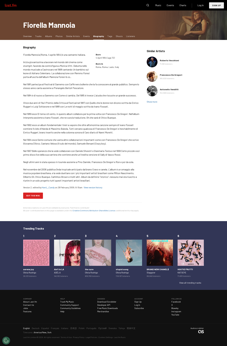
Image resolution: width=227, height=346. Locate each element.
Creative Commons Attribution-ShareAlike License (94, 210)
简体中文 (131, 328)
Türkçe (122, 328)
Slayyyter (151, 272)
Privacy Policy (78, 337)
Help (62, 311)
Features (27, 311)
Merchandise (103, 311)
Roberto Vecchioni (169, 60)
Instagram (176, 311)
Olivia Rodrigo (29, 272)
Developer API (103, 305)
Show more (152, 101)
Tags (109, 36)
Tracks (38, 36)
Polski (81, 328)
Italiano (64, 328)
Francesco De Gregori (171, 75)
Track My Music (67, 301)
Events (170, 5)
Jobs (25, 308)
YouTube (175, 314)
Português (91, 328)
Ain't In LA (59, 269)
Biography (99, 36)
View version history (93, 187)
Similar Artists (73, 36)
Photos (59, 36)
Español (45, 328)
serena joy (28, 269)
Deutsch (35, 328)
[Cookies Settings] (6, 340)
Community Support (69, 305)
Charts (182, 5)
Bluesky (174, 308)
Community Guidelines (70, 308)
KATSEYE (182, 272)
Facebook (176, 301)
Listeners (130, 36)
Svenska (113, 328)
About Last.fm (30, 301)
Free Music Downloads (107, 308)
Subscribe (139, 308)
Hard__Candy (48, 187)
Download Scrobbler (106, 301)
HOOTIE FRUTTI (185, 269)
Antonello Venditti (169, 89)
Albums (48, 36)
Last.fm (14, 5)
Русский (102, 328)
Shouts (119, 36)
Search (147, 5)
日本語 (73, 328)
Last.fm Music (120, 337)
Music (158, 5)
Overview (27, 36)
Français (55, 328)
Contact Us (28, 305)
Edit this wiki (33, 195)
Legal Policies (91, 337)
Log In (200, 5)
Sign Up (216, 5)
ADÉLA (57, 272)
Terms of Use (66, 337)
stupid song (122, 269)
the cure (89, 269)
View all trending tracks (190, 282)
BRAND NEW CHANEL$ (158, 269)
